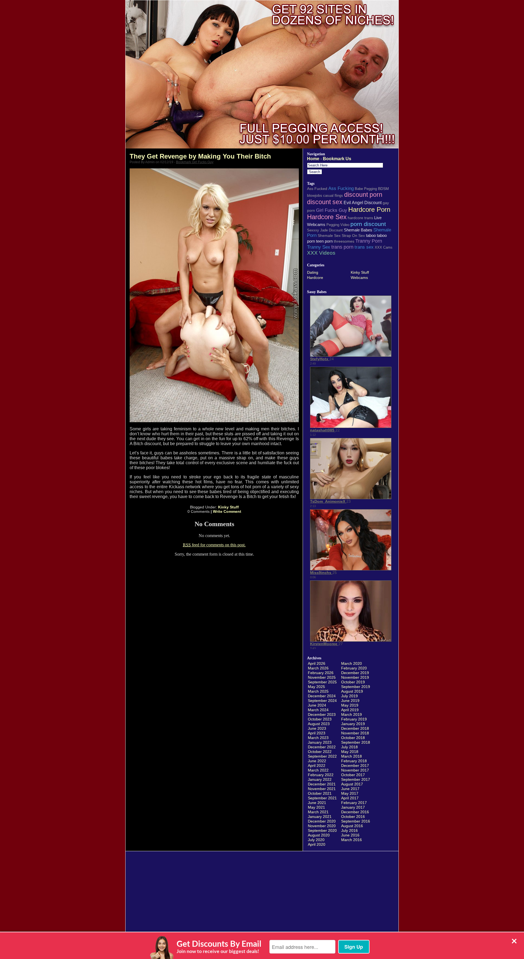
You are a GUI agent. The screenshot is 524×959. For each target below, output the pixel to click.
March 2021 (318, 812)
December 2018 (355, 728)
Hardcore (315, 277)
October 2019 (353, 682)
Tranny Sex (318, 247)
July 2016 (349, 830)
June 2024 (317, 705)
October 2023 (320, 719)
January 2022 (320, 779)
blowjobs (314, 195)
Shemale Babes (358, 230)
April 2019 (350, 710)
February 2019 (354, 719)
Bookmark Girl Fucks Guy (194, 162)
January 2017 (353, 807)
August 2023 (319, 724)
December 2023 (322, 714)
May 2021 (316, 807)
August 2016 (352, 826)
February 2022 (321, 775)
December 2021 (322, 784)
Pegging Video (337, 225)
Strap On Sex (353, 235)
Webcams (359, 277)
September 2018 (355, 742)
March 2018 (351, 756)
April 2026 (316, 663)
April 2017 (350, 798)
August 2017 (352, 784)
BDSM (383, 188)
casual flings (333, 195)
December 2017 (355, 765)
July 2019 (349, 696)
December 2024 (322, 696)
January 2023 (320, 742)
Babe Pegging (366, 189)
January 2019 (353, 724)
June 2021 (317, 802)
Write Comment (227, 511)
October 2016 (353, 816)
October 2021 (320, 793)
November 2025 (322, 677)
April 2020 (316, 844)
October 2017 (353, 775)
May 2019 (349, 705)
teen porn (324, 241)
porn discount (368, 224)
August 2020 (319, 835)
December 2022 (322, 747)
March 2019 (351, 714)
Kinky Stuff (228, 507)
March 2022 (318, 770)
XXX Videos (321, 253)
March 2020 (351, 663)
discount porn (363, 194)
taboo (371, 235)
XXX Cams (383, 247)
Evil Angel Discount (363, 202)
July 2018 (349, 747)
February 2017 (354, 802)
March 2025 (318, 691)
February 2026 (321, 673)
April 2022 (316, 765)
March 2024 (318, 710)
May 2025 (316, 686)
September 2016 (355, 821)
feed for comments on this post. (214, 545)
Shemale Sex (329, 235)
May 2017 (349, 793)
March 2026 (318, 668)
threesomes (344, 241)
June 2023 (317, 728)
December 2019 (355, 673)
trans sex (364, 247)
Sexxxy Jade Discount (325, 230)
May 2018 (349, 751)
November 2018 (355, 733)
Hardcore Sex (327, 217)
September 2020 (322, 830)
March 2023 (318, 737)
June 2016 (350, 835)
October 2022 (320, 751)
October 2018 (353, 737)
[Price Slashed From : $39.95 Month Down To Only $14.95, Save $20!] (262, 147)
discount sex (325, 201)
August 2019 (352, 691)
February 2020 (354, 668)
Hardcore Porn (369, 209)
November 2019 (355, 677)
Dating (312, 272)
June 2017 (350, 789)
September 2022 (322, 756)
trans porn (342, 247)
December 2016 (355, 812)
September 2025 (322, 682)
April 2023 (316, 733)
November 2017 (355, 770)
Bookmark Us (337, 158)
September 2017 (355, 779)
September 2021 (322, 798)
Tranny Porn (368, 241)
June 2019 (350, 700)
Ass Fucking (341, 188)
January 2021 (320, 816)
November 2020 (322, 826)
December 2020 (322, 821)
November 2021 (322, 789)
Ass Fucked (317, 188)
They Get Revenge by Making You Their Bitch (200, 156)
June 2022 (317, 761)
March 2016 (351, 840)
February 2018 (354, 761)
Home (313, 158)
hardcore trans (360, 218)
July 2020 (316, 840)
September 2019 (355, 686)
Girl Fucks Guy (331, 210)
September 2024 (322, 700)
